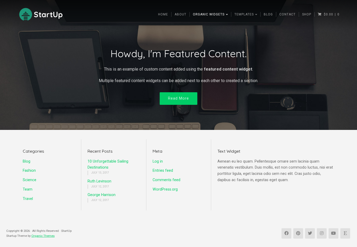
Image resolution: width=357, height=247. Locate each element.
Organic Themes (43, 236)
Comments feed (166, 180)
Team (27, 189)
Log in (158, 161)
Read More (178, 98)
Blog (26, 161)
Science (29, 180)
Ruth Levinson (99, 181)
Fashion (29, 170)
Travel (28, 199)
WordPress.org (165, 189)
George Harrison (102, 195)
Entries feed (163, 170)
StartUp (48, 14)
